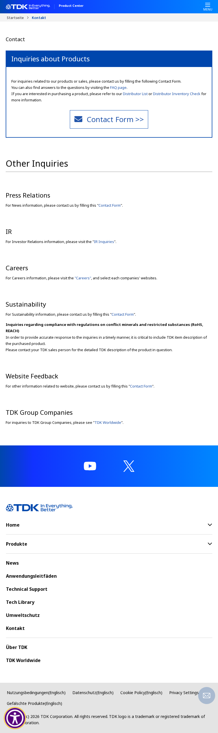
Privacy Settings (184, 692)
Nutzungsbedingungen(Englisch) (36, 692)
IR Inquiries (104, 241)
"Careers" (83, 277)
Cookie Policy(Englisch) (141, 692)
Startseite (15, 17)
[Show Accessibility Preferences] (15, 718)
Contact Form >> (115, 119)
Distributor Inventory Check (176, 93)
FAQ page (118, 87)
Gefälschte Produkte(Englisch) (34, 703)
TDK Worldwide (108, 422)
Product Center (71, 6)
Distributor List (135, 93)
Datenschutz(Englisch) (93, 692)
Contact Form (109, 205)
